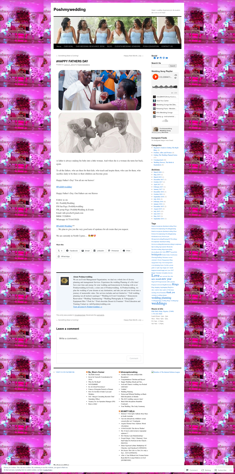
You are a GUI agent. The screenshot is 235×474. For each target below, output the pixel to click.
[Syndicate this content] (87, 372)
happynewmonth (156, 270)
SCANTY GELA (127, 411)
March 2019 (158, 177)
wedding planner (162, 295)
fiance (162, 265)
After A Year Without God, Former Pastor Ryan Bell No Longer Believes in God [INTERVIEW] (134, 457)
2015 (161, 252)
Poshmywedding (70, 9)
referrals (159, 285)
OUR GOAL (68, 46)
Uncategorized (80, 315)
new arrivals (163, 276)
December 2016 (159, 192)
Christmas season (167, 257)
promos (173, 282)
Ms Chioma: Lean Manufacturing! (132, 436)
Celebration (173, 255)
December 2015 (159, 206)
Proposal (154, 285)
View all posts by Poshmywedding (87, 306)
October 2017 (158, 182)
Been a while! (92, 404)
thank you (170, 292)
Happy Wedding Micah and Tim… (132, 382)
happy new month (168, 268)
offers (168, 282)
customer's (154, 260)
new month (156, 278)
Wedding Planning (127, 391)
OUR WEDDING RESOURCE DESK (90, 46)
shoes (161, 290)
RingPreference (167, 285)
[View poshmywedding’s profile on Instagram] (161, 58)
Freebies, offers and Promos (163, 152)
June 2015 (157, 214)
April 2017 (157, 184)
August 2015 (158, 209)
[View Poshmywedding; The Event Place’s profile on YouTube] (167, 58)
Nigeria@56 (155, 282)
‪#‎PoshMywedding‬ (64, 186)
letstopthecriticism (167, 273)
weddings (159, 303)
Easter (160, 260)
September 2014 (159, 218)
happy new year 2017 (167, 270)
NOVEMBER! (93, 384)
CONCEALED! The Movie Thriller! (133, 428)
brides (168, 255)
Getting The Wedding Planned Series (165, 155)
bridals (164, 255)
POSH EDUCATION (151, 46)
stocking (153, 293)
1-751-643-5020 (156, 314)
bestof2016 (174, 252)
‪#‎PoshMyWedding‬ (64, 225)
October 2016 (158, 194)
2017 (168, 251)
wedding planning (161, 297)
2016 (164, 252)
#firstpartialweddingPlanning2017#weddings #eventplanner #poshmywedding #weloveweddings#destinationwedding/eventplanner (166, 241)
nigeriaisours (163, 282)
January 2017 (158, 189)
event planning (155, 265)
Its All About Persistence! (96, 387)
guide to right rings (157, 268)
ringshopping (163, 287)
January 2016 (158, 204)
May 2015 (157, 216)
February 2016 (158, 201)
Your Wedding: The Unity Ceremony (133, 406)
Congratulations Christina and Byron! (133, 379)
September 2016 (159, 196)
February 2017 (158, 187)
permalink (100, 315)
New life (170, 276)
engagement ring (156, 262)
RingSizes (171, 287)
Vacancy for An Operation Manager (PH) (101, 401)
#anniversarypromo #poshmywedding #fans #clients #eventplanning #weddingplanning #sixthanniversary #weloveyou (164, 233)
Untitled (123, 389)
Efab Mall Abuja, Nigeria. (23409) (162, 311)
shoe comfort (155, 290)
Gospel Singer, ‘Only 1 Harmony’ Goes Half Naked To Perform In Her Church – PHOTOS (134, 440)
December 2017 (159, 179)
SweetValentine (161, 293)
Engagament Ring (167, 260)
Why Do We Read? (94, 382)
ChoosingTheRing (156, 257)
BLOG (109, 46)
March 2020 (158, 172)
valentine (154, 295)
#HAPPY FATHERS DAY (72, 61)
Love (155, 275)
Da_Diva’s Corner (96, 372)
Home (59, 46)
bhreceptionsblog (129, 372)
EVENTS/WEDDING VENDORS (127, 46)
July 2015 (157, 211)
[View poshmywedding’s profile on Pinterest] (164, 58)
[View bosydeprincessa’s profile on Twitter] (158, 58)
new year (166, 279)
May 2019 (157, 174)
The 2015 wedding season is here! (132, 399)
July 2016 (157, 199)
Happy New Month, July (133, 55)
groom (171, 265)
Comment (134, 358)
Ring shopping (155, 287)
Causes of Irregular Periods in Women (100, 389)
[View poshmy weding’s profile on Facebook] (155, 58)
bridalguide (156, 254)
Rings (175, 284)
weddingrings (174, 301)
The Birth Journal (94, 374)
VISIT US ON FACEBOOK (65, 372)
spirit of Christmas (168, 290)
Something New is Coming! (67, 55)
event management (167, 262)
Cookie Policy (47, 470)
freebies (166, 265)
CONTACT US (167, 46)
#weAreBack (155, 252)
